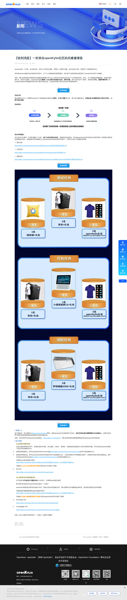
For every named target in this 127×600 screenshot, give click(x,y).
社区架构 (66, 549)
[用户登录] (120, 4)
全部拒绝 (102, 593)
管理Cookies (114, 593)
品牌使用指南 (97, 549)
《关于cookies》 (47, 596)
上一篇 (29, 537)
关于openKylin (34, 549)
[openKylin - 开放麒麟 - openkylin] (13, 4)
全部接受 (91, 593)
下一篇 (95, 537)
